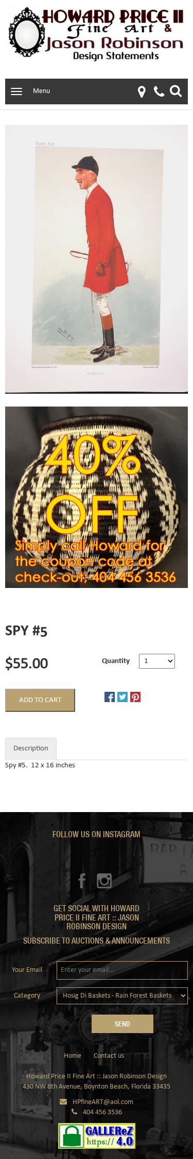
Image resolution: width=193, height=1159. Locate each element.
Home (72, 1056)
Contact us (109, 1056)
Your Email (27, 970)
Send (122, 1024)
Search (176, 90)
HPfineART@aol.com (103, 1102)
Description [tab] (30, 748)
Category (27, 996)
